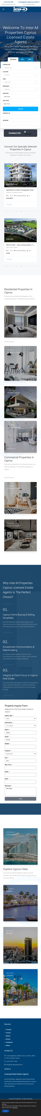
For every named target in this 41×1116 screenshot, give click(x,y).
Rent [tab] (22, 59)
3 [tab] (10, 211)
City (6, 758)
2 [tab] (8, 211)
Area (4, 79)
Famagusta (9, 1042)
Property (7, 751)
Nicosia (8, 1039)
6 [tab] (19, 211)
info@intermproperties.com (8, 4)
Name (7, 729)
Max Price (6, 100)
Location (5, 71)
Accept (5, 1111)
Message (8, 786)
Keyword (5, 120)
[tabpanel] (20, 185)
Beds (6, 779)
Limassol (8, 1029)
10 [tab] (30, 211)
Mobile (7, 743)
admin (10, 204)
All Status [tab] (13, 59)
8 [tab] (25, 211)
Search (20, 109)
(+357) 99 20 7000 (8, 2)
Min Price (6, 93)
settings (15, 1107)
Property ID (6, 113)
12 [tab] (36, 211)
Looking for (6, 64)
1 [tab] (5, 211)
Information (8, 722)
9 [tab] (28, 211)
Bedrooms (6, 86)
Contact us (7, 1069)
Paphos (8, 1036)
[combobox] (20, 68)
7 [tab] (22, 211)
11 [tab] (33, 211)
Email (7, 736)
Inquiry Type (9, 715)
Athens (8, 1045)
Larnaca (8, 1032)
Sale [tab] (29, 59)
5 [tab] (16, 211)
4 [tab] (13, 211)
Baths (7, 772)
